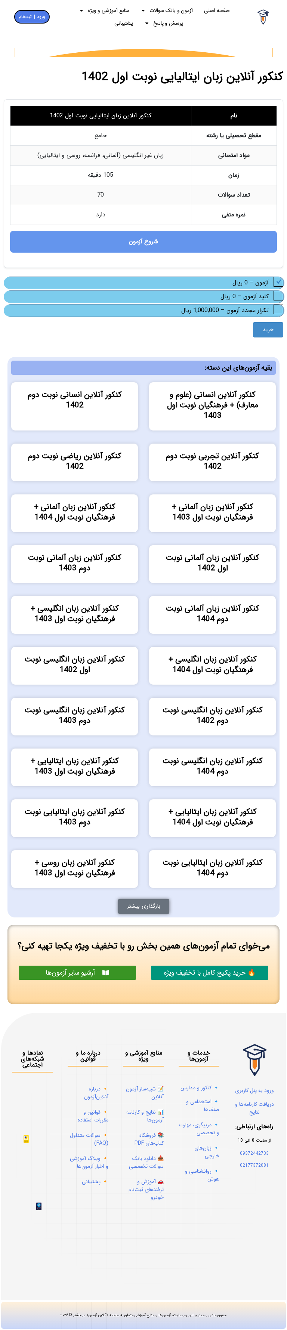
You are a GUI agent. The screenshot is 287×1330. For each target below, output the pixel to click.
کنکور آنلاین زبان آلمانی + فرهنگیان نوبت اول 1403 (212, 512)
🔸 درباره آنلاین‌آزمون (96, 1093)
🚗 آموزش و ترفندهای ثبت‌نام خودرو (146, 1189)
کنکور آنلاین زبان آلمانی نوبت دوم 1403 (74, 563)
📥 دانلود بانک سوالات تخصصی (146, 1162)
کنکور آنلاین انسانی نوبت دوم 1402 (75, 400)
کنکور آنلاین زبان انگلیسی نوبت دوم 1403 (75, 715)
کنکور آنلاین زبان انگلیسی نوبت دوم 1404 (213, 766)
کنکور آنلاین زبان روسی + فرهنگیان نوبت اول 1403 (74, 868)
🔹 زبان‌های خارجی (206, 1152)
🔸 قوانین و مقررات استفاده (93, 1116)
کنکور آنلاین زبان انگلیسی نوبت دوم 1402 (213, 715)
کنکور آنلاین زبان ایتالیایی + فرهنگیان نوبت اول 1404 (213, 817)
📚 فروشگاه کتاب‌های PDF (149, 1139)
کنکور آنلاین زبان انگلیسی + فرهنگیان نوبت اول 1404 (213, 664)
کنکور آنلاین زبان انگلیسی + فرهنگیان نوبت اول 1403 (75, 613)
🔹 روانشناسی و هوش (202, 1175)
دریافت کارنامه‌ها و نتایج (254, 1108)
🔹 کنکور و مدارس (199, 1088)
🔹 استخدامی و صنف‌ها (202, 1106)
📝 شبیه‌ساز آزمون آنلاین (145, 1093)
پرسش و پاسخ (168, 23)
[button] (143, 906)
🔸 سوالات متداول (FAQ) (89, 1139)
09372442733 (254, 1153)
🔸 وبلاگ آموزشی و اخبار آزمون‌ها (89, 1162)
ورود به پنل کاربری (254, 1090)
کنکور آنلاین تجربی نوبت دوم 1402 (212, 461)
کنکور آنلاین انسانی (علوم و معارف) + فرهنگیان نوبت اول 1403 (212, 405)
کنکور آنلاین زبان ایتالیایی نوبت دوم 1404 (213, 868)
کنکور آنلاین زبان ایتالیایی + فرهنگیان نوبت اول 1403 (75, 766)
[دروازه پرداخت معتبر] (26, 1141)
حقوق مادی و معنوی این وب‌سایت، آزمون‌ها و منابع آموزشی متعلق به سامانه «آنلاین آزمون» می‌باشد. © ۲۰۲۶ (143, 1243)
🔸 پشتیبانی (95, 1182)
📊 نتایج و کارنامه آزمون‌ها (145, 1116)
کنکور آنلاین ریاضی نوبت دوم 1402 (74, 461)
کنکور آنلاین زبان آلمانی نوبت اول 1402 (212, 563)
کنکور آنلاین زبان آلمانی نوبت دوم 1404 (212, 613)
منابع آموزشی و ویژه (108, 10)
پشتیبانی (123, 23)
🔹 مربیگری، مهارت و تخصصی (199, 1129)
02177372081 (254, 1165)
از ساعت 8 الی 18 (254, 1140)
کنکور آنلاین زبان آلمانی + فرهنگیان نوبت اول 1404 (74, 512)
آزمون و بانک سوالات (171, 10)
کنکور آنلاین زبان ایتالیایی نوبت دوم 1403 (75, 817)
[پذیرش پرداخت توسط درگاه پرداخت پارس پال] (38, 1160)
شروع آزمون (143, 241)
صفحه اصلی (217, 10)
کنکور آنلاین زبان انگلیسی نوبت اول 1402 (75, 664)
